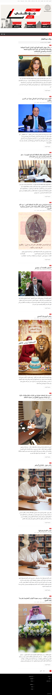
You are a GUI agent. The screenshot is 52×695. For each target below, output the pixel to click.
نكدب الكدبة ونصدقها (45, 531)
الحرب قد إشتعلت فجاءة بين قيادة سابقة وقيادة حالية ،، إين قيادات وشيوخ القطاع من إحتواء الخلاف (35, 396)
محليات (26, 1)
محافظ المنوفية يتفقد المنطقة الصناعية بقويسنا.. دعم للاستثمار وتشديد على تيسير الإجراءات (36, 156)
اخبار (50, 45)
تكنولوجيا (42, 1)
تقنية (44, 1)
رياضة (36, 1)
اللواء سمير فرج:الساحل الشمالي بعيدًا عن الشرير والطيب (36, 100)
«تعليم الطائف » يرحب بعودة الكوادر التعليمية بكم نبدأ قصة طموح (35, 599)
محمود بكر (48, 53)
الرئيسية (50, 1)
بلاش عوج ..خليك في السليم (43, 465)
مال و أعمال (33, 1)
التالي (41, 671)
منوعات (19, 1)
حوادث (39, 1)
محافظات (29, 1)
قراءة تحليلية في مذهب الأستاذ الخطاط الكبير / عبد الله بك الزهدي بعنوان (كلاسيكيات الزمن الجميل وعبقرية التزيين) (35, 207)
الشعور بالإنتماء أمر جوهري (43, 268)
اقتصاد (47, 1)
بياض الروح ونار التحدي (44, 316)
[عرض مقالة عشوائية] (1, 34)
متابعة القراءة (47, 90)
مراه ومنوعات (22, 1)
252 (43, 671)
